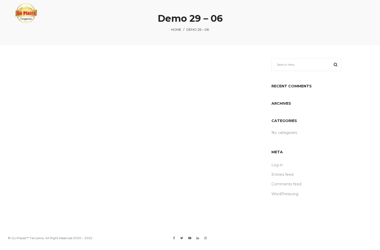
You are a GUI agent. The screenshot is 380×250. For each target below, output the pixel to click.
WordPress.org (284, 194)
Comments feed (286, 184)
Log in (277, 165)
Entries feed (282, 174)
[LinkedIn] (197, 238)
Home (176, 30)
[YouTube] (189, 238)
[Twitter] (181, 238)
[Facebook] (174, 238)
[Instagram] (205, 238)
